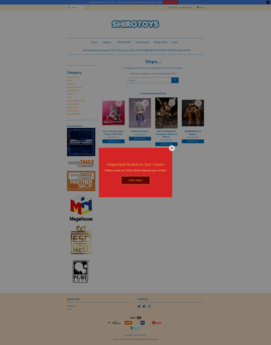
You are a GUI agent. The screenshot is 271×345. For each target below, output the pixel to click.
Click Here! (135, 180)
